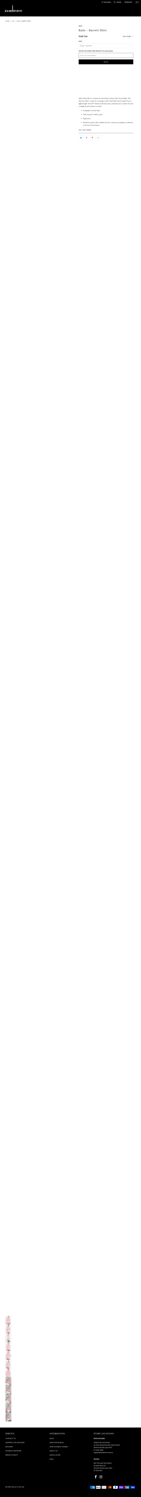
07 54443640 (106, 2)
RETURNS (9, 1447)
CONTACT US (11, 1438)
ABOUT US (54, 1451)
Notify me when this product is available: (96, 51)
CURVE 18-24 (99, 10)
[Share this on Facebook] (86, 137)
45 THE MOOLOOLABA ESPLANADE (107, 1445)
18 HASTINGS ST (100, 1466)
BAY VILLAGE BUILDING (103, 1463)
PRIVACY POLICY (12, 1455)
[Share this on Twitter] (81, 137)
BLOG (52, 1438)
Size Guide (127, 36)
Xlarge (109, 72)
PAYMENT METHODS (13, 1451)
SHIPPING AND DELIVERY (15, 1443)
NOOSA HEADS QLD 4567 (103, 1468)
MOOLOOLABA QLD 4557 (103, 1447)
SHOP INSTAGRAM (57, 1443)
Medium (91, 72)
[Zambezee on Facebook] (96, 1477)
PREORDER (71, 10)
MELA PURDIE (84, 10)
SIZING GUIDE (55, 1455)
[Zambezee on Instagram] (101, 1477)
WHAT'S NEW (35, 10)
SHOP (45, 10)
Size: (80, 41)
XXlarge (83, 78)
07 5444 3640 (98, 1450)
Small (82, 72)
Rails (80, 26)
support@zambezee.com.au (103, 1452)
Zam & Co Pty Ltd (17, 1487)
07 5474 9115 (98, 1471)
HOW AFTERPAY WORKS (59, 1447)
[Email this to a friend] (98, 137)
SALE (109, 10)
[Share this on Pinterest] (92, 137)
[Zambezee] (13, 8)
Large (100, 72)
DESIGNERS (57, 10)
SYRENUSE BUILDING (102, 1443)
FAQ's (52, 1459)
